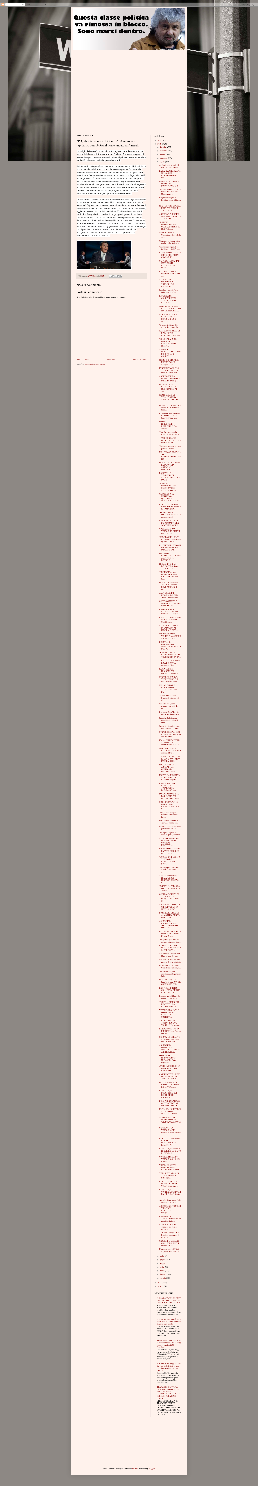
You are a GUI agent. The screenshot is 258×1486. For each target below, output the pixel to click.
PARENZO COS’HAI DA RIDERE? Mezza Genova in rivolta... (170, 1031)
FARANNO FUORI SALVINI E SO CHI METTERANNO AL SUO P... (168, 387)
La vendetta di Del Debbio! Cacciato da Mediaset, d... (170, 966)
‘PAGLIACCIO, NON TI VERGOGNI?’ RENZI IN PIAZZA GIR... (170, 531)
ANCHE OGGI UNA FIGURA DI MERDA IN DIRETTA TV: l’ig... (169, 378)
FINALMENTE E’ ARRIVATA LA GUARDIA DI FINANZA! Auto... (167, 768)
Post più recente (83, 359)
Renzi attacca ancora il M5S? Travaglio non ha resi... (170, 821)
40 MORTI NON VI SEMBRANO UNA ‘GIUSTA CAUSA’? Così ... (170, 1120)
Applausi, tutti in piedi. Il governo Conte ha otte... (169, 166)
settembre (164, 158)
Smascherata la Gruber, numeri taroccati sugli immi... (168, 720)
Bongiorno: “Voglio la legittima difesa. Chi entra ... (170, 199)
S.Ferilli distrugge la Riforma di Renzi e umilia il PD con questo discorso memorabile (169, 1321)
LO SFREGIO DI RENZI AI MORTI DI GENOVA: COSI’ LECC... (170, 915)
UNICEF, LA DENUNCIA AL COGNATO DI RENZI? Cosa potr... (169, 777)
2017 (159, 1282)
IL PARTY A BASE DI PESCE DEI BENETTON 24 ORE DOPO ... (170, 947)
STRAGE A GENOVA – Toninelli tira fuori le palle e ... (168, 1226)
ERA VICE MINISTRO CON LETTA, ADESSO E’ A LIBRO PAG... (169, 990)
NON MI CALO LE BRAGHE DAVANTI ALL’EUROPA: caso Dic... (168, 688)
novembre (164, 150)
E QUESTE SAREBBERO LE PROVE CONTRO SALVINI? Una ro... (169, 415)
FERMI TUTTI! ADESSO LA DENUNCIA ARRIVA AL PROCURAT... (169, 466)
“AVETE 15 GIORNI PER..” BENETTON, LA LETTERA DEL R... (170, 1004)
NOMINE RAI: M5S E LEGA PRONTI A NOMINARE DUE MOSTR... (168, 317)
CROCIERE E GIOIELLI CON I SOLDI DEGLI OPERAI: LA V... (169, 1243)
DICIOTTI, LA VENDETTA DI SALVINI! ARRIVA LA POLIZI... (169, 476)
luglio (162, 1256)
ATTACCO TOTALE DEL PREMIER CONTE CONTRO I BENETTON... (169, 841)
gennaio (163, 1278)
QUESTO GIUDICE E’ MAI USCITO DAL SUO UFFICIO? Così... (170, 603)
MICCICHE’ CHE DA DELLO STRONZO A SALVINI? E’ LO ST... (169, 566)
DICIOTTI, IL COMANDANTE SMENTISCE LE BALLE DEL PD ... (170, 645)
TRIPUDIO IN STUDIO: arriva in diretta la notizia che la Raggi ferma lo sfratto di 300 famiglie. (169, 1343)
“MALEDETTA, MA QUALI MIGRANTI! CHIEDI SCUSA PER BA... (168, 575)
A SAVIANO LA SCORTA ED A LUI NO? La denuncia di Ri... (169, 662)
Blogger (152, 1468)
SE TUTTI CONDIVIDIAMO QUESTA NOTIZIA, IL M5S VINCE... (169, 225)
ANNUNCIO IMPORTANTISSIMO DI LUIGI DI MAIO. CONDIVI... (170, 352)
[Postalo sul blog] (113, 276)
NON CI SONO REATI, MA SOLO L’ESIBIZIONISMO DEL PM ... (170, 455)
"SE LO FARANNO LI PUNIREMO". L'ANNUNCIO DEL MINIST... (168, 342)
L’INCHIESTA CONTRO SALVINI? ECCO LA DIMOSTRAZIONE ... (169, 370)
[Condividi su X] (115, 276)
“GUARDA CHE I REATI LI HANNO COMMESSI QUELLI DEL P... (170, 539)
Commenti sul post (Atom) (95, 363)
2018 (159, 144)
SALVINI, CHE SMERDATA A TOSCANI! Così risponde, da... (166, 282)
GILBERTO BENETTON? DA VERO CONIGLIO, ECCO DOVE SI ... (169, 851)
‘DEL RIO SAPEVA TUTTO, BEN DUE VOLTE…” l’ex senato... (169, 1022)
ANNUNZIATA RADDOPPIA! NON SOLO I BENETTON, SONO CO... (169, 924)
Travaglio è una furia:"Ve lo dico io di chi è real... (170, 1201)
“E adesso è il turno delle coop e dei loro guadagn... (170, 326)
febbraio (163, 1274)
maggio (163, 1263)
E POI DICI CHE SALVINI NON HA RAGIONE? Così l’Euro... (170, 619)
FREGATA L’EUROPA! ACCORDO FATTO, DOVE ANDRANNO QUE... (168, 585)
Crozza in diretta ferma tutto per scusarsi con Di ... (170, 827)
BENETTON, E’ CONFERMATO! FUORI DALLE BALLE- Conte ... (170, 1193)
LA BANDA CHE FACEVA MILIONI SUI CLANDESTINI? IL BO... (169, 174)
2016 (159, 1286)
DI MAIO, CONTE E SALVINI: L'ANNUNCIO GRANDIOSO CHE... (170, 982)
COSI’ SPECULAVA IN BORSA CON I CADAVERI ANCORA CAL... (169, 805)
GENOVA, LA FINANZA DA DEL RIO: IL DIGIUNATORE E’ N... (169, 183)
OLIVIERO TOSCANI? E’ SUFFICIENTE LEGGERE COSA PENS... (169, 264)
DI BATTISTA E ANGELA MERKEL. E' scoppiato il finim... (170, 407)
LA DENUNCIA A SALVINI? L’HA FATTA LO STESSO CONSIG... (170, 611)
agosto (162, 161)
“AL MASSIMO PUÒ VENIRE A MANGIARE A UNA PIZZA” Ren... (170, 636)
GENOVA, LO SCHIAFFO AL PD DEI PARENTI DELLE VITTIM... (169, 1039)
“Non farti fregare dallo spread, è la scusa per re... (170, 433)
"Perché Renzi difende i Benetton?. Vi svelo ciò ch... (169, 697)
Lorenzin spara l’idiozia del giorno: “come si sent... (169, 997)
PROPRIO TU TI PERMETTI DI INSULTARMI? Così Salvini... (168, 425)
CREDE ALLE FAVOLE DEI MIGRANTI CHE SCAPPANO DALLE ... (169, 522)
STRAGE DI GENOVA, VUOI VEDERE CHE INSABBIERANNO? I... (169, 679)
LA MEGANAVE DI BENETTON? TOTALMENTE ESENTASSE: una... (168, 786)
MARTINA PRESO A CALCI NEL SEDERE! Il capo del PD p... (170, 750)
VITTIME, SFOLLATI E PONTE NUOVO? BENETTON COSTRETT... (169, 1013)
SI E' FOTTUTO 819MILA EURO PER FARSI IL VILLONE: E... (170, 208)
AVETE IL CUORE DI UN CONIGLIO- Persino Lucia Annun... (169, 1068)
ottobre (163, 154)
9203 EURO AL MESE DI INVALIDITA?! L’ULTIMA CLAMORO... (170, 333)
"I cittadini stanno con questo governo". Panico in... (170, 447)
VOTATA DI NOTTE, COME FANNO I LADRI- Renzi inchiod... (169, 1167)
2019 (159, 140)
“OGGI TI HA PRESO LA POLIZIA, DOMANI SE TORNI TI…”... (169, 888)
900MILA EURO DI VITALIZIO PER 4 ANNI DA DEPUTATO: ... (169, 398)
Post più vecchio (139, 359)
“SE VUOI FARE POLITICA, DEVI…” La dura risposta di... (170, 514)
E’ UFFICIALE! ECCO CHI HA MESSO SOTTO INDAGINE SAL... (170, 547)
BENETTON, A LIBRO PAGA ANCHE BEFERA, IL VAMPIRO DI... (170, 506)
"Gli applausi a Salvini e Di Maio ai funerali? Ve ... (169, 954)
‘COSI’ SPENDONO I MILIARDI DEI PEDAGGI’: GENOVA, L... (169, 879)
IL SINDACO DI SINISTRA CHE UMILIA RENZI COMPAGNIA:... (170, 255)
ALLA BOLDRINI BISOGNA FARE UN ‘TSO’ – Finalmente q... (169, 595)
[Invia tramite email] (110, 276)
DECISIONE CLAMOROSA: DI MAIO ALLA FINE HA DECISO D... (170, 556)
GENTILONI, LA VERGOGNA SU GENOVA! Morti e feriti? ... (170, 1131)
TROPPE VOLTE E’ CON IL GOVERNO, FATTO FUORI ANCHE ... (169, 758)
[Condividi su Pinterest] (120, 276)
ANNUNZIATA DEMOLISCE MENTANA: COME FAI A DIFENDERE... (169, 1048)
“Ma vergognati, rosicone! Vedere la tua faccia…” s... (169, 869)
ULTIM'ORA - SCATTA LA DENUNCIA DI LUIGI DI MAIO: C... (170, 933)
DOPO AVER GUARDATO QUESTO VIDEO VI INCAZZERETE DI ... (169, 1103)
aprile (162, 1267)
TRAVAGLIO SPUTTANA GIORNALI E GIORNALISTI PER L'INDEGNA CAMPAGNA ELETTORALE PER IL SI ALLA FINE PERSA (168, 1392)
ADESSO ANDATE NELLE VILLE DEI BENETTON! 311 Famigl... (170, 1209)
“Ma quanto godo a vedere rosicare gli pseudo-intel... (170, 940)
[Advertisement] (99, 69)
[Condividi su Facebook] (118, 276)
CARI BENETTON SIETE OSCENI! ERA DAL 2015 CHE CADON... (169, 1076)
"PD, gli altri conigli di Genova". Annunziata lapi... (168, 814)
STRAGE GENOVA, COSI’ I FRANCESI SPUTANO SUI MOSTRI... (170, 734)
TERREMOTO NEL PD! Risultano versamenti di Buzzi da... (169, 1235)
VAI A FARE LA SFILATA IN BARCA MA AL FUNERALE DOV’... (170, 627)
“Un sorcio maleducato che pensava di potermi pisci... (170, 960)
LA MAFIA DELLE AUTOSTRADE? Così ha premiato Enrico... (170, 1218)
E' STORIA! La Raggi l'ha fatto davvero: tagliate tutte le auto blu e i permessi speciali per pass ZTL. (169, 1367)
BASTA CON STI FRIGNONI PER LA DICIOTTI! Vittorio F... (169, 671)
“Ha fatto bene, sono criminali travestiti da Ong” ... (168, 706)
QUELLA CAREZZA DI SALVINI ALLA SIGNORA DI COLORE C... (169, 897)
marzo (162, 1270)
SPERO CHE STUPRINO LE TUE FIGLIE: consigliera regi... (169, 362)
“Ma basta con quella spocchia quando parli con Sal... (170, 973)
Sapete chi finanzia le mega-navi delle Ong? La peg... (170, 727)
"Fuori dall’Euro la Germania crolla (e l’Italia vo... (170, 234)
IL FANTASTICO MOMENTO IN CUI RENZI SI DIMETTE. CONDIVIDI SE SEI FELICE (169, 1300)
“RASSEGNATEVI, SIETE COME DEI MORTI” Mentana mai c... (170, 191)
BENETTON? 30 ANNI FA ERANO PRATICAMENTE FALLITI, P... (170, 1141)
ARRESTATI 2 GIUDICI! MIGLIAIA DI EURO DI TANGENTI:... (170, 216)
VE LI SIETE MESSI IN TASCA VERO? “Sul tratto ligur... (169, 1175)
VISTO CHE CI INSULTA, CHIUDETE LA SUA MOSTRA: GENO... (170, 906)
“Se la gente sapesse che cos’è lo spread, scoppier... (170, 833)
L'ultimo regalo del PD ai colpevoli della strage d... (169, 1250)
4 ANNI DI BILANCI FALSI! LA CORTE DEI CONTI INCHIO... (170, 440)
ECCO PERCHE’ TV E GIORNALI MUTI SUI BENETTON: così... (169, 1084)
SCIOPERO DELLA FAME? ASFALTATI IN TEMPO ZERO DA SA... (170, 654)
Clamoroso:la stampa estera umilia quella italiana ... (169, 242)
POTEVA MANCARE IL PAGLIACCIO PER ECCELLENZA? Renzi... (170, 796)
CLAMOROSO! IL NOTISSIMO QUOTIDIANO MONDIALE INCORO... (169, 497)
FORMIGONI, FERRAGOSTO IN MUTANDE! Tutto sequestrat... (167, 1058)
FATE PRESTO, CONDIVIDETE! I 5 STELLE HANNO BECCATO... (168, 299)
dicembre (163, 147)
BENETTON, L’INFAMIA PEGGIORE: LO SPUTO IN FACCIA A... (170, 1150)
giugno (163, 1259)
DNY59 (135, 1468)
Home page (111, 359)
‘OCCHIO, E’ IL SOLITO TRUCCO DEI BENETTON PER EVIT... (169, 860)
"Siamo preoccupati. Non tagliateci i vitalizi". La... (169, 247)
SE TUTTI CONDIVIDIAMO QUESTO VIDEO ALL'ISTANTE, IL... (168, 486)
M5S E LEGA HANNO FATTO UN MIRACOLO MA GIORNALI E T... (170, 308)
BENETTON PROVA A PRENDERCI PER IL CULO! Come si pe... (168, 1183)
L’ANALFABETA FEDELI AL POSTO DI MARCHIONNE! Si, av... (170, 742)
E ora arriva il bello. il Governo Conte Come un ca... (169, 273)
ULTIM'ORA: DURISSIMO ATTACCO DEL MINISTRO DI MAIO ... (170, 1111)
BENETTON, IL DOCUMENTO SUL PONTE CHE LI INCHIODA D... (168, 1094)
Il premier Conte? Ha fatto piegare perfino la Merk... (170, 713)
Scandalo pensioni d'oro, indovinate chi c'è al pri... (170, 291)
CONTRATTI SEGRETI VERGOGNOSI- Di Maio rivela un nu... (170, 1159)
